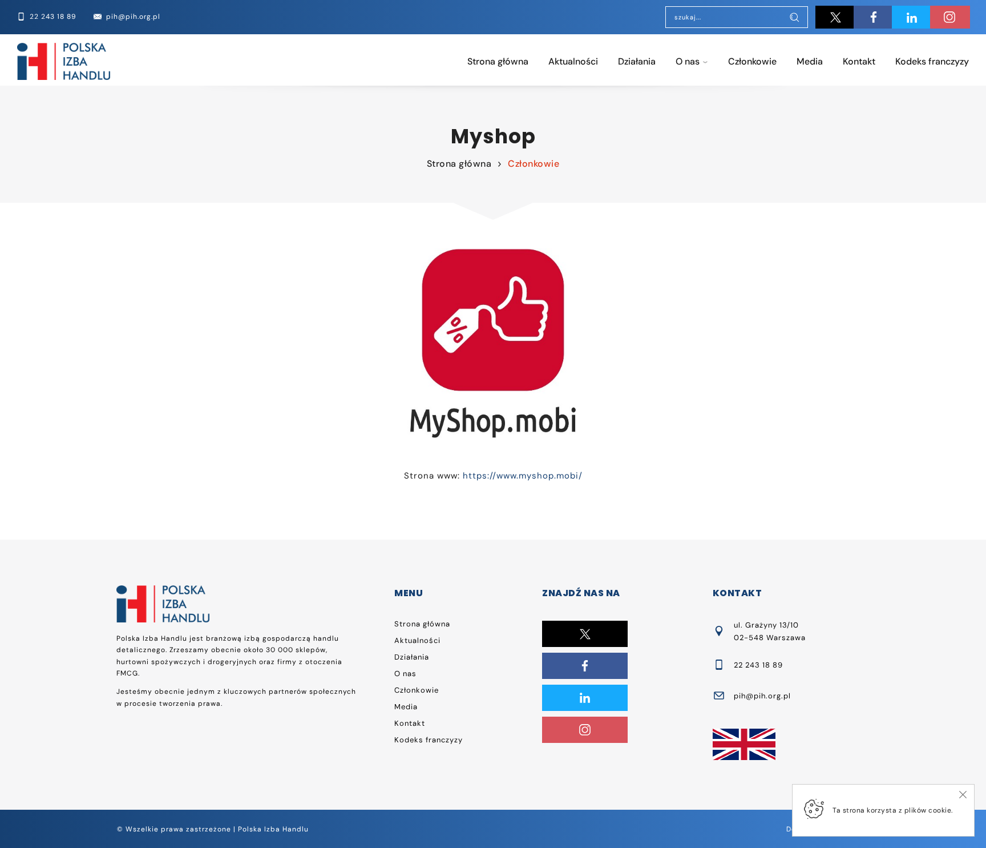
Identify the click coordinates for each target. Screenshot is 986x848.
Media (810, 61)
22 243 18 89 (758, 665)
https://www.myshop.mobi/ (523, 475)
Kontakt (859, 61)
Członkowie (752, 61)
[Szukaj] (794, 18)
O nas (688, 61)
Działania (637, 61)
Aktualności (573, 61)
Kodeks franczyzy (932, 61)
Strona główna (497, 61)
